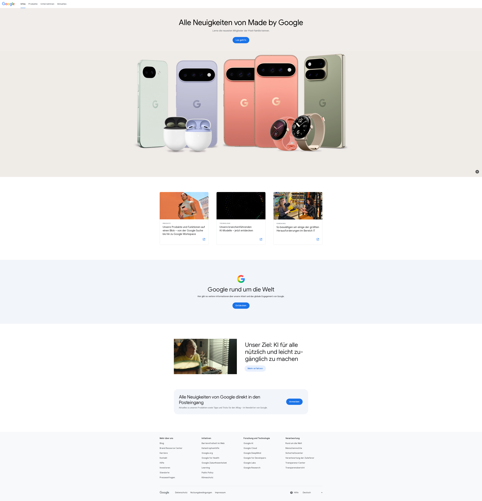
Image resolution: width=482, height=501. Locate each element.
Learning (206, 468)
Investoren (165, 468)
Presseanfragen (167, 477)
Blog (162, 443)
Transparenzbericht (295, 468)
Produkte (33, 4)
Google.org (207, 453)
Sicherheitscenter (294, 453)
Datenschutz (181, 492)
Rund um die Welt (293, 443)
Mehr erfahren (255, 368)
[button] (477, 172)
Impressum (220, 492)
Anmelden (294, 401)
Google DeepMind (252, 453)
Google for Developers (255, 458)
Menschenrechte (293, 448)
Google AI (248, 443)
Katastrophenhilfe (210, 448)
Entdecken (241, 305)
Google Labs (250, 463)
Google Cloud (250, 448)
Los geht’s (241, 40)
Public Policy (207, 472)
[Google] (8, 4)
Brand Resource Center (171, 448)
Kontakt (163, 458)
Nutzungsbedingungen (201, 492)
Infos (23, 4)
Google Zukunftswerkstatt (214, 463)
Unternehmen (47, 4)
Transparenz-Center (295, 463)
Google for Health (210, 458)
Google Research (252, 468)
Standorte (164, 472)
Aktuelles (61, 4)
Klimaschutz (207, 477)
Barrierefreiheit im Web (213, 443)
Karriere (164, 453)
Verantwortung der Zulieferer (299, 458)
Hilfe (162, 463)
